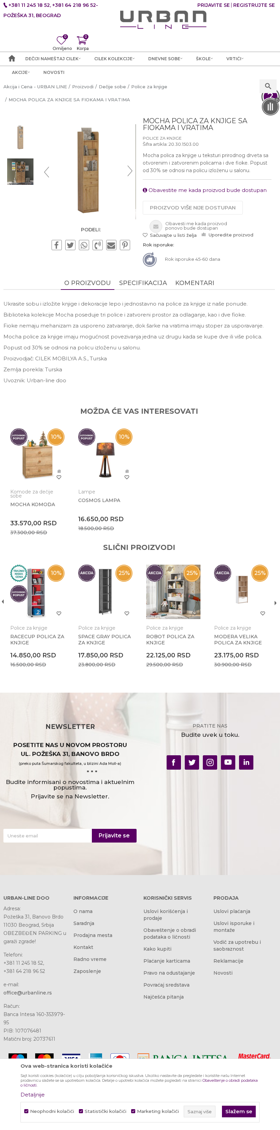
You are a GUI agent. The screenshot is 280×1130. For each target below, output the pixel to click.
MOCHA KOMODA (32, 504)
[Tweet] (70, 245)
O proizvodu (87, 283)
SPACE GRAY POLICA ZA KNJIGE (104, 639)
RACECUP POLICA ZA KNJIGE (37, 639)
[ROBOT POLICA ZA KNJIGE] (173, 592)
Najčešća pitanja (163, 997)
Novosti (223, 973)
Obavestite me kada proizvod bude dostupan (207, 190)
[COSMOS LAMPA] (105, 455)
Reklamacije (228, 961)
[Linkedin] (246, 762)
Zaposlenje (87, 971)
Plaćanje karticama (166, 961)
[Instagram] (210, 762)
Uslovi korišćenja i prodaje (165, 914)
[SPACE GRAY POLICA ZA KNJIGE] (105, 592)
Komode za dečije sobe (31, 494)
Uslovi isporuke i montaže (233, 926)
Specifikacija (143, 283)
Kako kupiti (157, 949)
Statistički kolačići (105, 1111)
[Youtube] (228, 762)
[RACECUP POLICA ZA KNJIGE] (37, 592)
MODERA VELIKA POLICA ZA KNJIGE (238, 639)
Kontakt (83, 947)
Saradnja (83, 923)
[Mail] (111, 245)
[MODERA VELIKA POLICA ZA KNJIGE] (241, 592)
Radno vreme (90, 959)
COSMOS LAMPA (99, 500)
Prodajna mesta (92, 935)
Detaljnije (32, 1094)
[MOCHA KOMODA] (37, 455)
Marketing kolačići (158, 1111)
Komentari (194, 283)
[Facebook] (57, 245)
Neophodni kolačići (52, 1111)
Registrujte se (254, 5)
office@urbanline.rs (27, 993)
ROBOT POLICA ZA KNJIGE (170, 639)
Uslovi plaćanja (231, 911)
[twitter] (191, 762)
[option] (20, 137)
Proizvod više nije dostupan (193, 207)
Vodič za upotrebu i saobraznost (237, 945)
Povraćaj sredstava (166, 985)
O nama (83, 911)
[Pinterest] (125, 245)
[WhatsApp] (84, 245)
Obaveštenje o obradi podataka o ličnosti (169, 933)
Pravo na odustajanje (169, 973)
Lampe (86, 492)
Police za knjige (162, 138)
